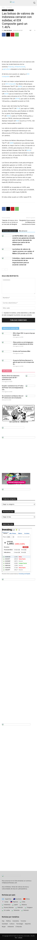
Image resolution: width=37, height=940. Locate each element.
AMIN (20, 86)
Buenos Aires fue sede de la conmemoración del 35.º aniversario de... (10, 377)
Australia (18, 899)
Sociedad (5, 924)
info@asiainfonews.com (9, 883)
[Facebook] (4, 35)
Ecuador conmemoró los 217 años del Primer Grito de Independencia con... (12, 387)
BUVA (6, 94)
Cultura (12, 924)
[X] (8, 35)
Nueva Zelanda (9, 907)
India (23, 902)
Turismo (23, 921)
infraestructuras (20, 67)
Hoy (3, 921)
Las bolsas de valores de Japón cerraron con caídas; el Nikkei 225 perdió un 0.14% (23, 251)
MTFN (17, 99)
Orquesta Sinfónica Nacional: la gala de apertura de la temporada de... (23, 362)
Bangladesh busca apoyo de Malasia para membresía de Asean (27, 222)
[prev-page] (3, 269)
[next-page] (6, 269)
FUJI (18, 108)
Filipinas (15, 902)
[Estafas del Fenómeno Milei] (6, 353)
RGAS (9, 116)
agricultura (6, 69)
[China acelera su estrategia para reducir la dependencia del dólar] (6, 344)
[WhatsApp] (17, 35)
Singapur (29, 907)
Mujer (4, 926)
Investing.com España (24, 573)
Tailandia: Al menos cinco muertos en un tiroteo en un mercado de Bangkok (10, 222)
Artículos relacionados (10, 231)
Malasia (24, 904)
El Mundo (19, 926)
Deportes (28, 924)
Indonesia (11, 10)
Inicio (3, 7)
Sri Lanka (7, 910)
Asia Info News (8, 30)
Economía (9, 7)
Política (8, 921)
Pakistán (20, 907)
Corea (6, 902)
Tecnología (19, 924)
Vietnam (26, 910)
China (28, 899)
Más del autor (23, 231)
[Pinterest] (12, 35)
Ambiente (11, 926)
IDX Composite (11, 84)
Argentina (8, 899)
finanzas (11, 67)
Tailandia (16, 910)
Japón (16, 904)
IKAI (17, 121)
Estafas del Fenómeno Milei (21, 351)
